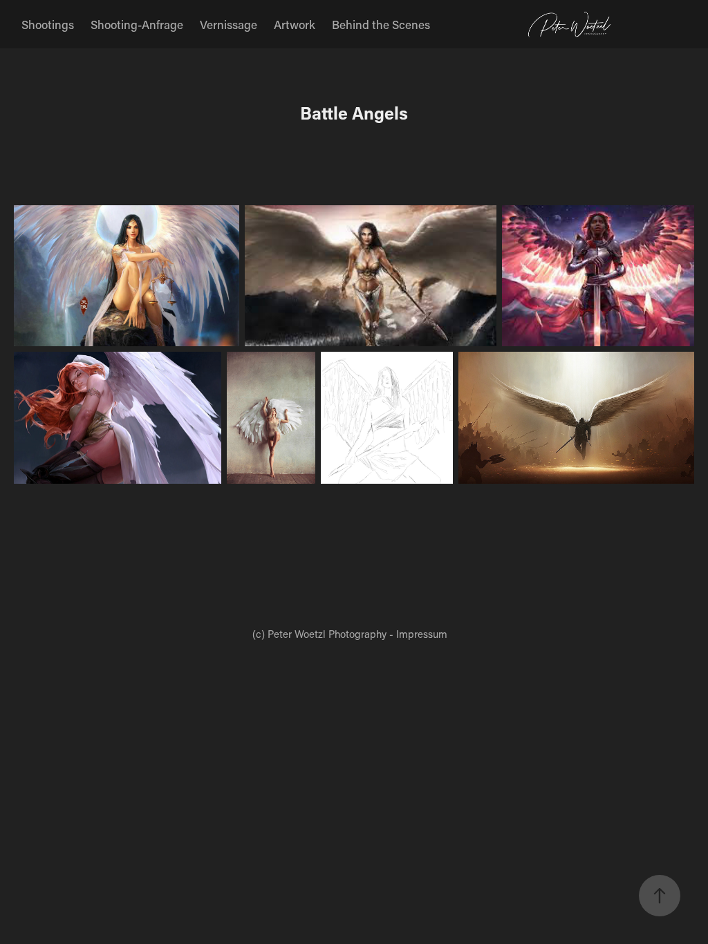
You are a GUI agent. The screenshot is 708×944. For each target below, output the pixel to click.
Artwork (294, 24)
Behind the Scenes (381, 24)
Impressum (421, 634)
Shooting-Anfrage (137, 24)
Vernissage (228, 24)
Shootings (47, 24)
